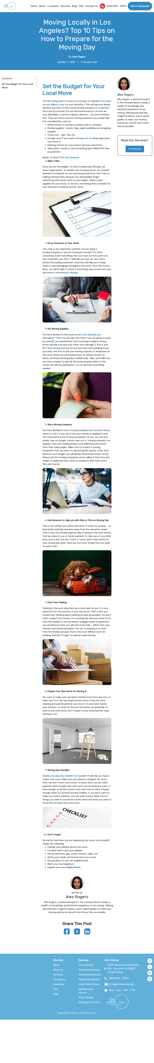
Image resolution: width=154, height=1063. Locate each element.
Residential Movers (89, 969)
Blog (74, 6)
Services (58, 974)
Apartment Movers (89, 979)
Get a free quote (140, 6)
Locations (53, 6)
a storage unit (81, 138)
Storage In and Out (89, 1002)
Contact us (59, 979)
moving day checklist (63, 775)
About (42, 6)
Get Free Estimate (69, 157)
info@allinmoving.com (121, 984)
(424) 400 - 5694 (116, 6)
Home (34, 6)
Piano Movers (86, 997)
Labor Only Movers (89, 984)
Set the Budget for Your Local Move (17, 86)
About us (58, 969)
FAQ (81, 6)
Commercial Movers (90, 974)
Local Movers (86, 965)
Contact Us (91, 6)
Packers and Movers (86, 991)
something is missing (66, 272)
